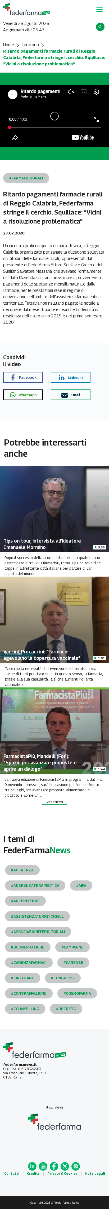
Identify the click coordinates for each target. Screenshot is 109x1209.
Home (8, 44)
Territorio (30, 44)
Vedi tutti (55, 802)
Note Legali (95, 1174)
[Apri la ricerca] (101, 27)
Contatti (11, 1174)
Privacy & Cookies (62, 1174)
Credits (33, 1174)
